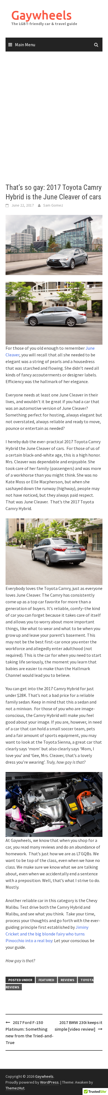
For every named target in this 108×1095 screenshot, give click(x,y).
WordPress (49, 1082)
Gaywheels (41, 15)
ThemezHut (15, 1088)
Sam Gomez (53, 205)
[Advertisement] (54, 117)
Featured (46, 980)
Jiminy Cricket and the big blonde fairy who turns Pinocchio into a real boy (47, 933)
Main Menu (25, 44)
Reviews (67, 980)
